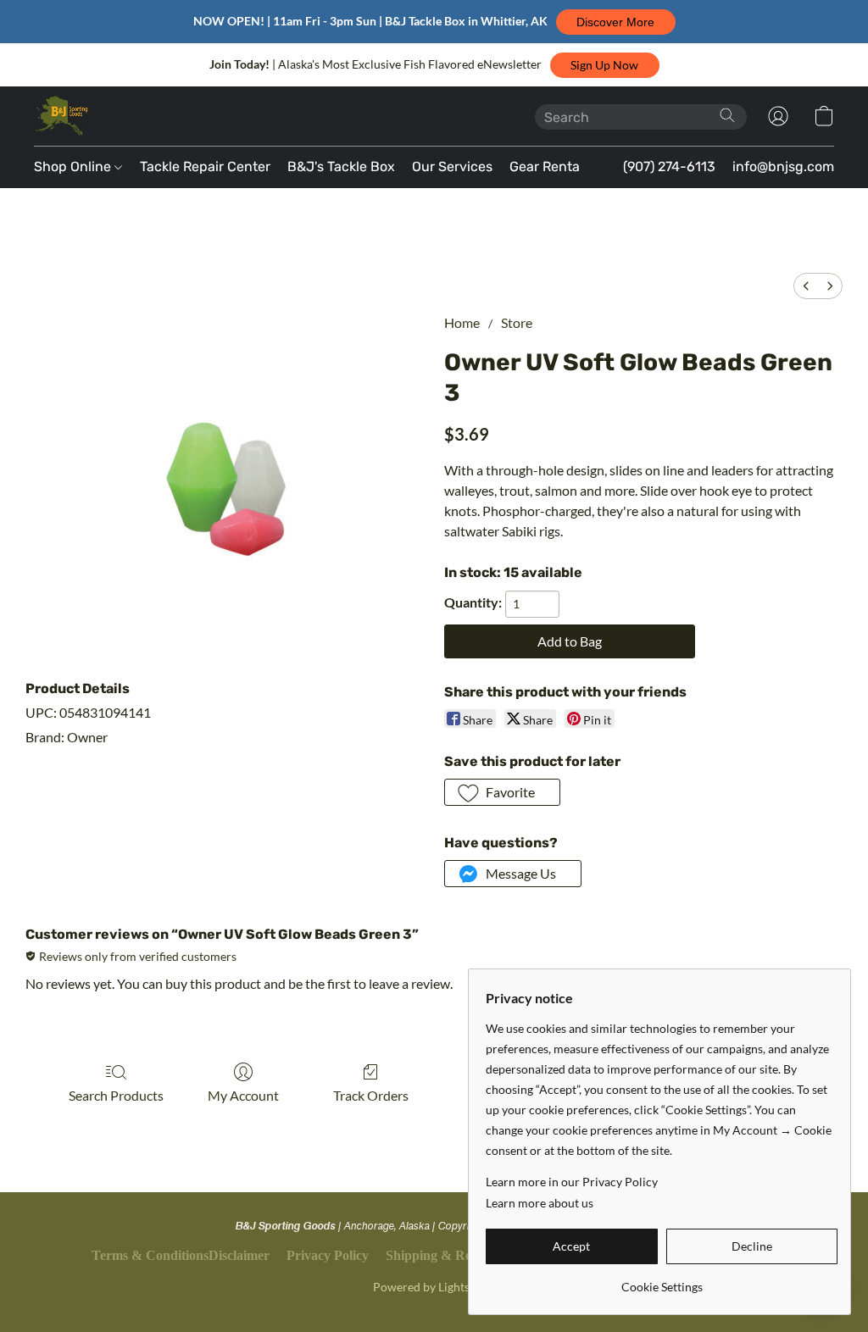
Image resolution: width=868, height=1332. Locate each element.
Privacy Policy (328, 1255)
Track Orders (371, 1095)
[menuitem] (806, 286)
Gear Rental (546, 166)
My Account (243, 1095)
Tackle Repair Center (205, 166)
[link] (661, 1280)
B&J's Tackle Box (341, 166)
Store (516, 322)
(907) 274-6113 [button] (669, 166)
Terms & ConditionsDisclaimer (181, 1255)
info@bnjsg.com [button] (783, 166)
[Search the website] (727, 115)
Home (462, 322)
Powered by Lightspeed (434, 1286)
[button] (616, 22)
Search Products (116, 1095)
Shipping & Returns (444, 1255)
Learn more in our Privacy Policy (572, 1181)
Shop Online (74, 166)
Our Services (452, 166)
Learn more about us (539, 1203)
